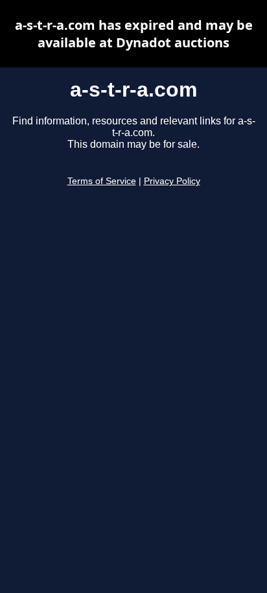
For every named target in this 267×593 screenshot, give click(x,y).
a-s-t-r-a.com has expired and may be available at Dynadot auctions (134, 33)
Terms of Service (101, 181)
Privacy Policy (172, 181)
